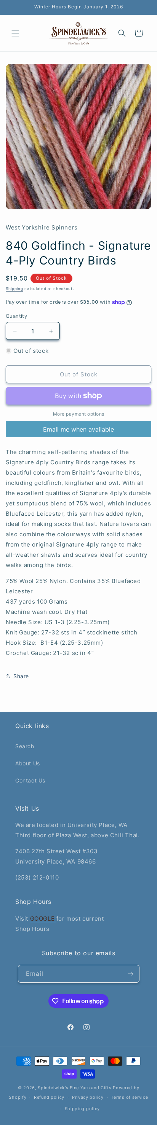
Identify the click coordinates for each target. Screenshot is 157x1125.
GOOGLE (43, 918)
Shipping (14, 288)
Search (24, 746)
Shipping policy (82, 1108)
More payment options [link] (78, 414)
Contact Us (30, 780)
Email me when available (78, 429)
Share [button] (21, 676)
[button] (15, 33)
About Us (27, 763)
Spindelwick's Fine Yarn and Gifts (74, 1087)
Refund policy (49, 1097)
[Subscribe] (130, 974)
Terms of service (129, 1097)
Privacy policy (88, 1097)
